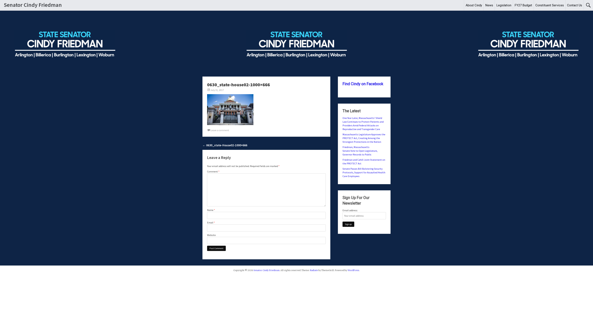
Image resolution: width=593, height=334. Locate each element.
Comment (213, 171)
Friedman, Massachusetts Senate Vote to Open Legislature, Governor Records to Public (360, 151)
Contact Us (574, 5)
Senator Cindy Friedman (33, 4)
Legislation (503, 5)
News (489, 5)
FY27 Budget (523, 5)
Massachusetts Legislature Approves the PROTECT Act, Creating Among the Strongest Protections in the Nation (364, 138)
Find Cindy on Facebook (363, 84)
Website (211, 235)
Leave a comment (219, 130)
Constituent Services (549, 5)
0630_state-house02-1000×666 (224, 145)
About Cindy (474, 5)
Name (211, 210)
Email (211, 222)
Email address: (350, 210)
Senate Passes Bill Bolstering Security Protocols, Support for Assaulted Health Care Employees (364, 172)
